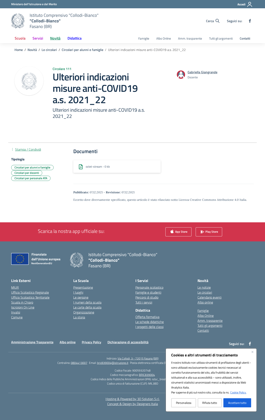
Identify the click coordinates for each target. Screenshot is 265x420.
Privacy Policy (91, 342)
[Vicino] (252, 351)
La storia (79, 317)
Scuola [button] (20, 38)
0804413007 (79, 363)
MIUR (15, 287)
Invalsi (15, 312)
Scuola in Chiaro (22, 302)
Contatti (245, 38)
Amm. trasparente (190, 38)
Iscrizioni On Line (22, 307)
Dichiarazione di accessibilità (127, 342)
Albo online (205, 302)
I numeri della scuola (87, 302)
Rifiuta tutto (209, 403)
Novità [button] (55, 38)
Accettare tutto (237, 403)
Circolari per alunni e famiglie (32, 167)
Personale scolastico (149, 287)
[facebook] (250, 21)
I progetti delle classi (149, 326)
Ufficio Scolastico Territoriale (30, 297)
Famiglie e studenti (148, 292)
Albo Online (163, 38)
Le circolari (205, 292)
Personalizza (183, 403)
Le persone (80, 297)
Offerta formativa (147, 316)
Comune (17, 317)
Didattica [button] (74, 38)
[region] (211, 380)
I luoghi (78, 292)
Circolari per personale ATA (30, 178)
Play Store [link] (211, 231)
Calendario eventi (210, 297)
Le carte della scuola (87, 307)
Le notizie (204, 287)
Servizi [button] (38, 38)
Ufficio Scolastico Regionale (30, 292)
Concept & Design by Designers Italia (132, 403)
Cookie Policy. (238, 392)
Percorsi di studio (146, 297)
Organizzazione (83, 312)
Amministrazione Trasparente (32, 342)
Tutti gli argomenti (221, 38)
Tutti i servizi (143, 302)
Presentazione (83, 287)
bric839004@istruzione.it (112, 363)
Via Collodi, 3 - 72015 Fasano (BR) (138, 358)
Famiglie (143, 38)
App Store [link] (181, 231)
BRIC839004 (147, 375)
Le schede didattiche (149, 321)
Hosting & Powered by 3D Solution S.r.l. (133, 398)
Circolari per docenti (26, 173)
